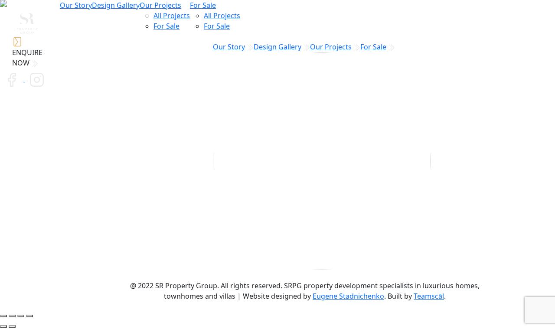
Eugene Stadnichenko (348, 296)
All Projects (171, 15)
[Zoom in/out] (29, 316)
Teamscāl (429, 296)
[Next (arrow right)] (12, 326)
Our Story (76, 5)
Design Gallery (116, 5)
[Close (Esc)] (3, 316)
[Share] (12, 316)
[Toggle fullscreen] (20, 316)
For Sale (166, 26)
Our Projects (160, 5)
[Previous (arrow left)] (3, 326)
